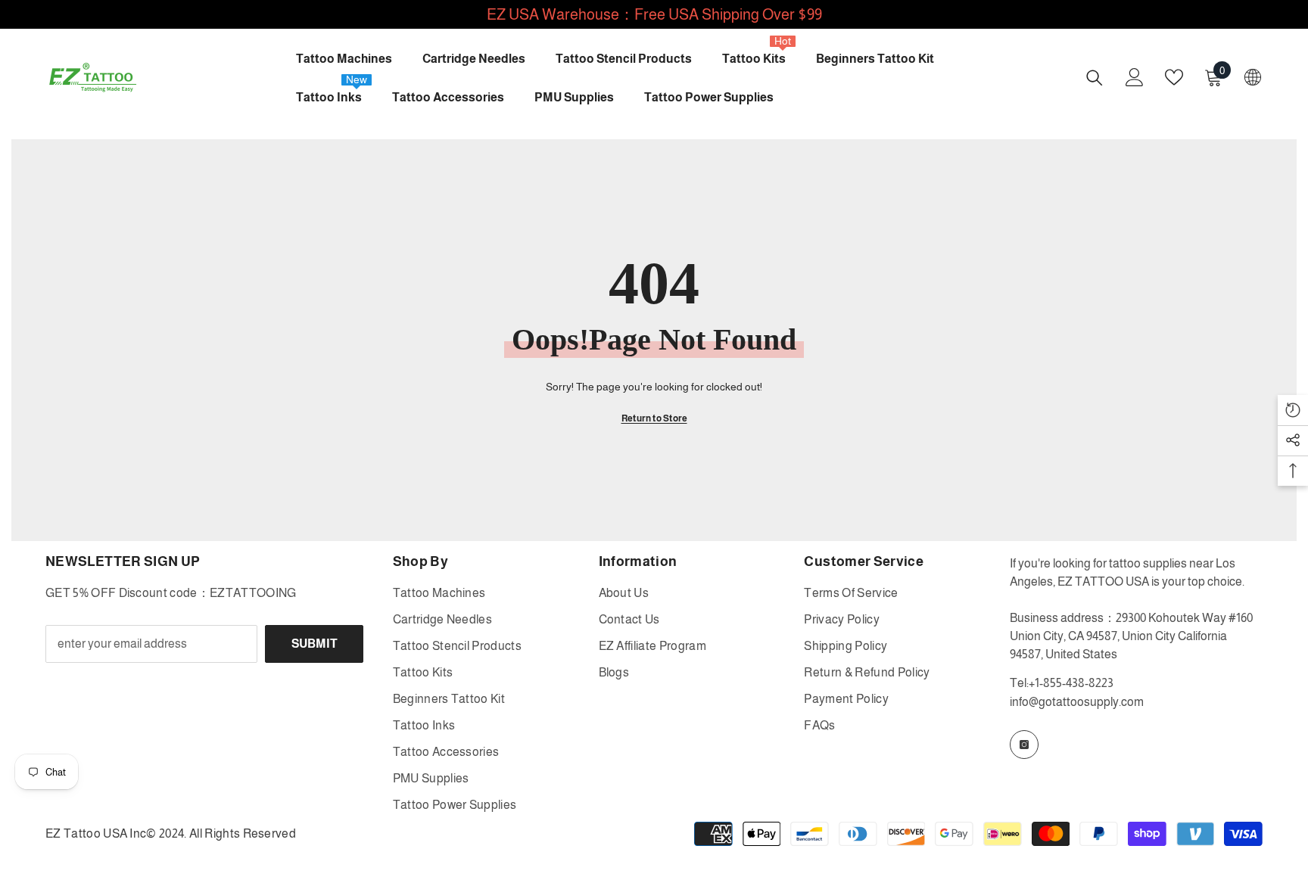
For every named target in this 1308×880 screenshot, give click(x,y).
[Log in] (1135, 77)
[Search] (1094, 77)
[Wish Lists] (1174, 77)
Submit (314, 643)
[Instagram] (1024, 744)
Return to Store (654, 418)
